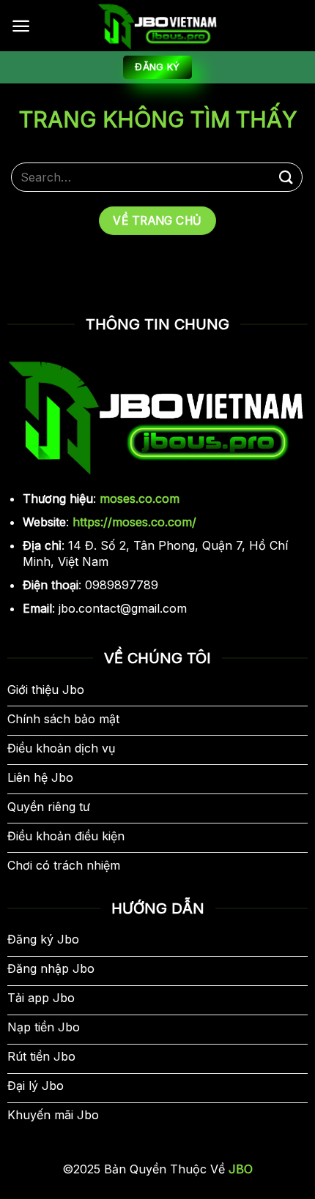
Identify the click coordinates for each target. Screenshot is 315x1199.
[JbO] (157, 25)
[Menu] (21, 26)
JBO (239, 1169)
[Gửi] (286, 177)
